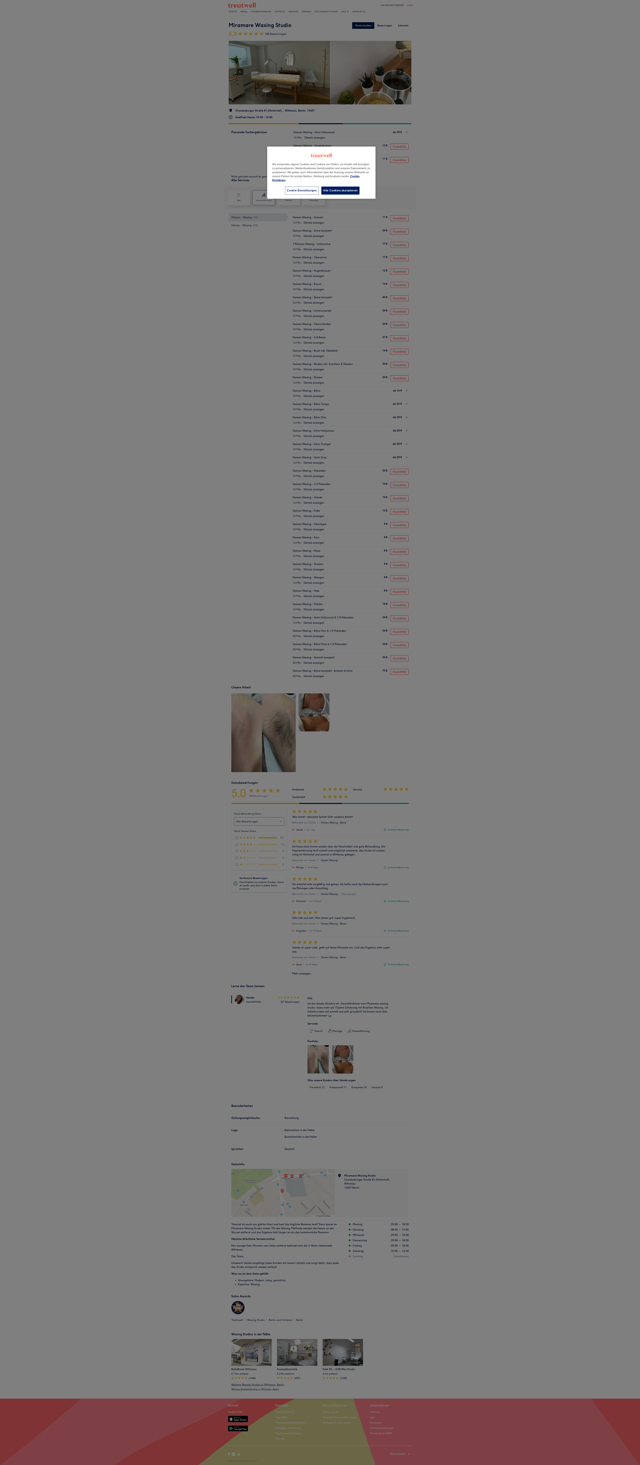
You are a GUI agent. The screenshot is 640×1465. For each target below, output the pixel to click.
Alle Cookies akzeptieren (340, 190)
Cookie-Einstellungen (302, 190)
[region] (321, 173)
